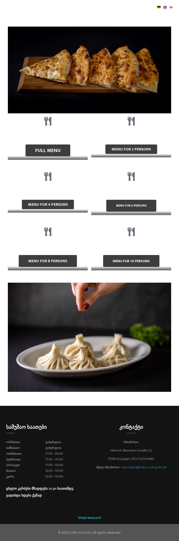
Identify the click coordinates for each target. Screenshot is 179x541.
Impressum (89, 517)
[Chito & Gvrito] (34, 6)
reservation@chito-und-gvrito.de (144, 467)
